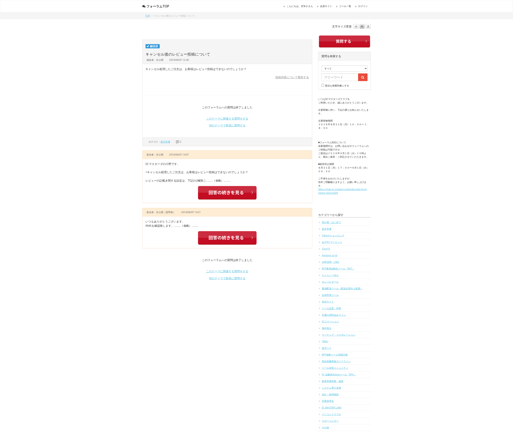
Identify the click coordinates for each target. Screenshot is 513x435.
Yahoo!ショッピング (333, 235)
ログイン (363, 6)
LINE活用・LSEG (330, 262)
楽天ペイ (326, 348)
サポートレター (330, 421)
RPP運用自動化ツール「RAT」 (338, 268)
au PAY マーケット (332, 242)
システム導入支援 (331, 387)
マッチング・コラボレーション (338, 334)
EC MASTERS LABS (331, 407)
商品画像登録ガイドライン (336, 361)
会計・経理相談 (330, 394)
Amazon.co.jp (329, 255)
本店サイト (328, 301)
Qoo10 (326, 248)
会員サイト (326, 6)
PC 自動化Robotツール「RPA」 (339, 374)
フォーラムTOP (157, 6)
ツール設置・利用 (331, 308)
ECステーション (330, 321)
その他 (325, 427)
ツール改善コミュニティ (335, 368)
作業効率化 (328, 401)
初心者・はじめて (331, 222)
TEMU (325, 341)
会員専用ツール (330, 295)
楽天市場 (165, 141)
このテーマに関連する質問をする (227, 118)
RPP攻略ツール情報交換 (335, 354)
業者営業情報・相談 (332, 381)
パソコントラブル (331, 414)
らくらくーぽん (330, 275)
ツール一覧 (345, 6)
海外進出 (326, 328)
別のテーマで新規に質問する (227, 125)
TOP (147, 15)
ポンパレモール (330, 282)
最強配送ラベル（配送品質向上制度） (342, 288)
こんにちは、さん (300, 6)
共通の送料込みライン (334, 315)
